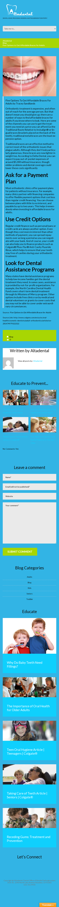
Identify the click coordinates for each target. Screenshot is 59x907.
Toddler (29, 599)
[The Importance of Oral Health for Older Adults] (16, 397)
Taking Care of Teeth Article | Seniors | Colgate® (27, 795)
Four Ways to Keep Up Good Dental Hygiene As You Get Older (43, 439)
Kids (29, 588)
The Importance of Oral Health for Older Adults (28, 708)
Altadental (7, 41)
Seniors (30, 594)
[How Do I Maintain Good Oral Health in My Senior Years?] (43, 397)
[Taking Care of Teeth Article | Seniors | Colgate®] (16, 424)
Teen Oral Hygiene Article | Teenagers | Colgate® (25, 751)
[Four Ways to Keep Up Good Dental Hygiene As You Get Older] (43, 424)
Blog (5, 43)
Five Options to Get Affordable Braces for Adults (30, 312)
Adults (29, 577)
